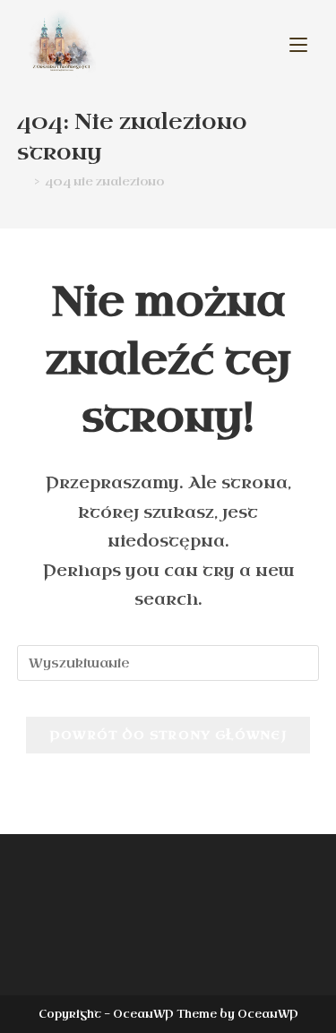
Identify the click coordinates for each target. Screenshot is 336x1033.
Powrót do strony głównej (168, 735)
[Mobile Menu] (298, 44)
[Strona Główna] (23, 181)
